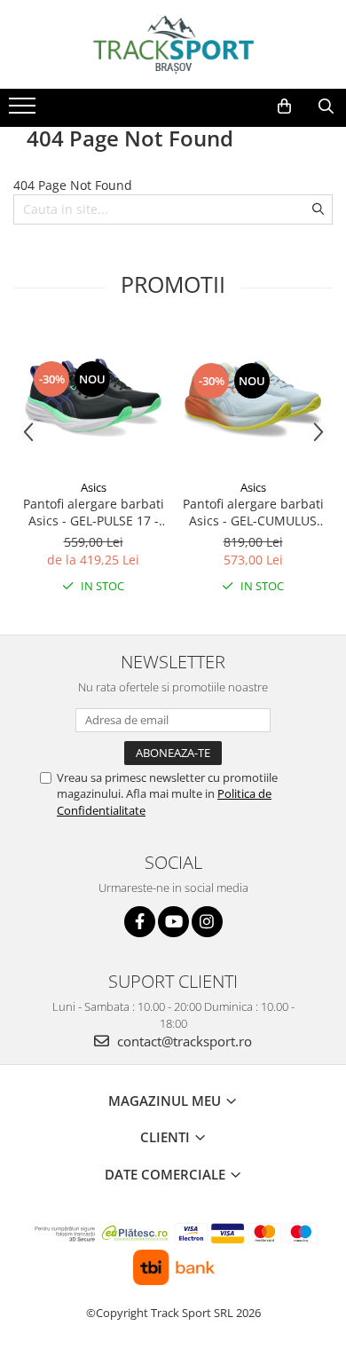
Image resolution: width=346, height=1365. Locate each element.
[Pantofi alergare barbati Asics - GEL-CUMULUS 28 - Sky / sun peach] (253, 399)
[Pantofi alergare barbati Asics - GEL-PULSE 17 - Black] (93, 399)
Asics (93, 487)
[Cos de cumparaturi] (284, 106)
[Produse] (24, 111)
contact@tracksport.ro (183, 1041)
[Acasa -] (173, 44)
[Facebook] (139, 921)
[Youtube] (173, 921)
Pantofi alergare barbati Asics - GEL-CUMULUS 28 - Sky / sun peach (253, 512)
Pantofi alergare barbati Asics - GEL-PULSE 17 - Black (93, 512)
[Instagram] (207, 921)
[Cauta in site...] (326, 106)
